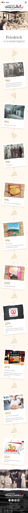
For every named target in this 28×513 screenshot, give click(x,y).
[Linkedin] (15, 500)
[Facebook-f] (12, 500)
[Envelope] (18, 500)
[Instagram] (9, 500)
